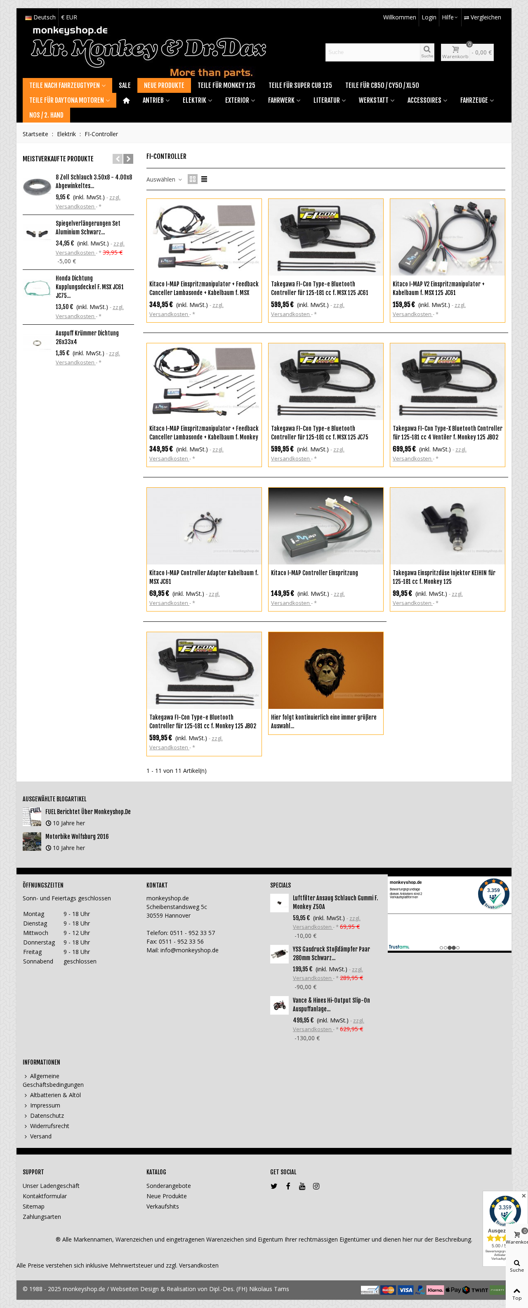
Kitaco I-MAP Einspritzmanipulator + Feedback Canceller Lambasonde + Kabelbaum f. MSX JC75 (204, 293)
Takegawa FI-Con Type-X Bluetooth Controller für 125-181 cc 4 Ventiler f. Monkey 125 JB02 (447, 433)
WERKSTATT (374, 100)
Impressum (45, 1105)
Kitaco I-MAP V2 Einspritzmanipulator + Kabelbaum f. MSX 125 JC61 (439, 288)
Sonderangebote (168, 1186)
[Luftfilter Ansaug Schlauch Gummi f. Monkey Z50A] (279, 903)
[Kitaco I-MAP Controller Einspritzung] (326, 526)
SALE (125, 85)
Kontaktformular (45, 1196)
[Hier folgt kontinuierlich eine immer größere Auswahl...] (326, 670)
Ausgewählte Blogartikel (54, 799)
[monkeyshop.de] (148, 52)
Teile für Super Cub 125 (300, 85)
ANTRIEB (153, 100)
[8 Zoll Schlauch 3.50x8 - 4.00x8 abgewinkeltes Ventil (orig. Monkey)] (37, 187)
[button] (118, 159)
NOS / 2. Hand (46, 115)
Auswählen (161, 179)
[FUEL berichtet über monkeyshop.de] (32, 816)
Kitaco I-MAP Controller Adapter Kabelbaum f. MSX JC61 (203, 577)
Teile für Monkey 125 (226, 85)
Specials (280, 885)
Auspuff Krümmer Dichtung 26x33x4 (87, 337)
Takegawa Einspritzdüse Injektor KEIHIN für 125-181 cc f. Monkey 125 (444, 577)
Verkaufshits (162, 1206)
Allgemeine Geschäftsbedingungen (53, 1080)
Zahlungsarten (42, 1217)
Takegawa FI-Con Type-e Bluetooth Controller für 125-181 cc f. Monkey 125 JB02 (202, 722)
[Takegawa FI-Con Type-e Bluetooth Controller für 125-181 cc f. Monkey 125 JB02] (204, 670)
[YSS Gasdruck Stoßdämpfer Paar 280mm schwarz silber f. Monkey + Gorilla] (279, 954)
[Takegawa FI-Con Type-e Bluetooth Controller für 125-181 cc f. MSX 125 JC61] (326, 237)
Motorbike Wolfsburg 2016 (77, 836)
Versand (41, 1136)
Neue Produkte (164, 85)
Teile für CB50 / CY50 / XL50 (382, 85)
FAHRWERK (281, 100)
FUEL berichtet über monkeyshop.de (88, 811)
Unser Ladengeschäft (51, 1186)
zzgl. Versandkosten (192, 1265)
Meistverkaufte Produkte (58, 159)
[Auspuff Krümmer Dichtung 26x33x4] (37, 343)
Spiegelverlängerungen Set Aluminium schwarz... (88, 228)
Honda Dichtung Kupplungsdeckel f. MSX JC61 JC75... (90, 287)
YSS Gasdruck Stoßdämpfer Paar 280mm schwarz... (331, 953)
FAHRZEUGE (474, 100)
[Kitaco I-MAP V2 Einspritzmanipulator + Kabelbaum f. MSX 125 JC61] (447, 237)
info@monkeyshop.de (189, 950)
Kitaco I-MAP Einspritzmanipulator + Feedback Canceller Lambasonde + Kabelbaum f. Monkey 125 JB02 (204, 437)
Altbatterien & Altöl (55, 1095)
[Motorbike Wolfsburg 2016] (32, 841)
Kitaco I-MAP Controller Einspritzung (314, 572)
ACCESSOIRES (424, 100)
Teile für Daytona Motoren (66, 100)
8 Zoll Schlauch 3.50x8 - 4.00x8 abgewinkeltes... (94, 181)
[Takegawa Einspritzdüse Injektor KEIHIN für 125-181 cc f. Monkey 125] (447, 526)
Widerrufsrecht (49, 1126)
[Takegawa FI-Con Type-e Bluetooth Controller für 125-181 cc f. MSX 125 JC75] (326, 381)
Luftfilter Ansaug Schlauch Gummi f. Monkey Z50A (335, 902)
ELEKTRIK (194, 100)
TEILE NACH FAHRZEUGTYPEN (64, 85)
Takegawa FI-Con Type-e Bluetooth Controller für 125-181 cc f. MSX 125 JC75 (319, 433)
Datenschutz (47, 1115)
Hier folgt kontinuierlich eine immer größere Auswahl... (324, 722)
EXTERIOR (237, 100)
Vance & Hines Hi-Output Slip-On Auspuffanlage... (331, 1005)
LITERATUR (327, 100)
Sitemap (34, 1206)
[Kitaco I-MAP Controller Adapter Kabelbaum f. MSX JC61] (204, 526)
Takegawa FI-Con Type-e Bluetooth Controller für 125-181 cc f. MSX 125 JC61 (319, 288)
